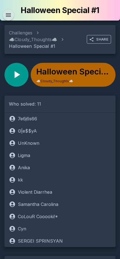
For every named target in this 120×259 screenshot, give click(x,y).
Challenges (21, 33)
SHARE (102, 39)
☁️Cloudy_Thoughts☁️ (33, 39)
